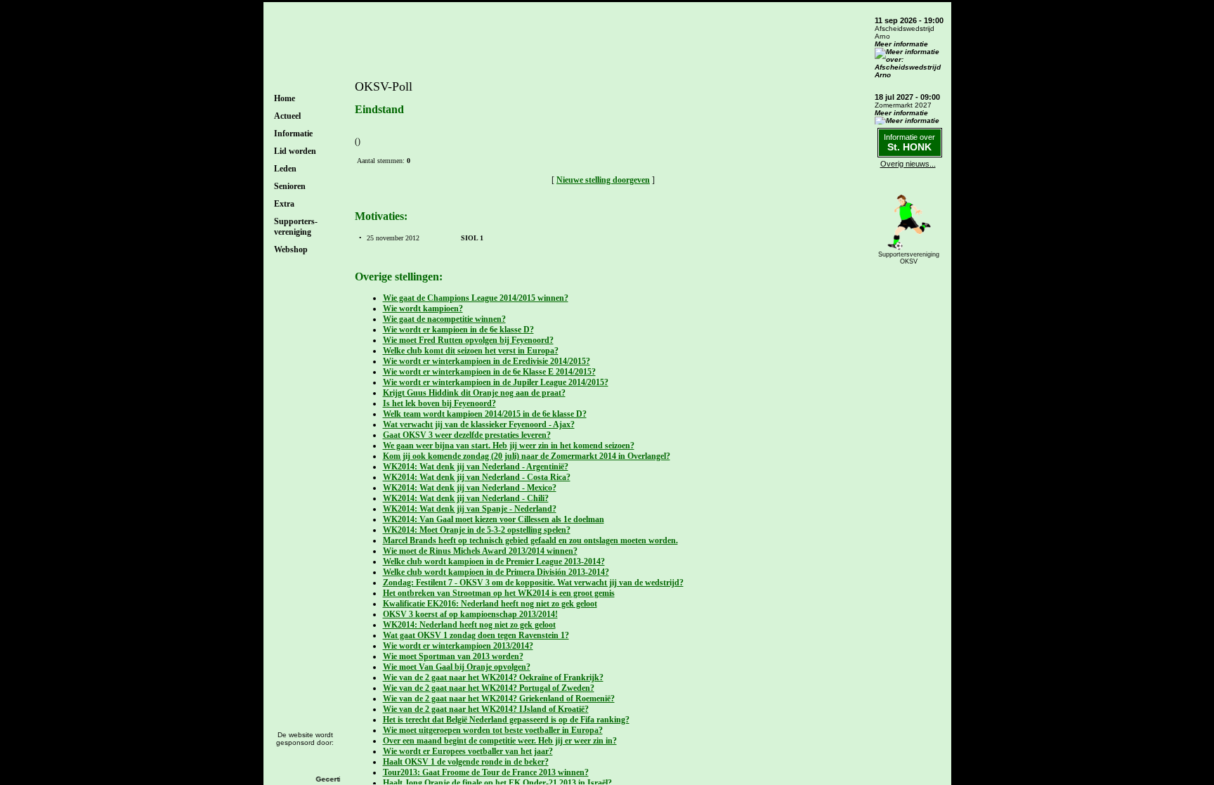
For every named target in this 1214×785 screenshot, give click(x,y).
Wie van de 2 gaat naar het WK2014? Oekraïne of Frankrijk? (493, 677)
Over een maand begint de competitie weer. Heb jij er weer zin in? (500, 741)
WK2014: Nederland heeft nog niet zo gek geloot (469, 625)
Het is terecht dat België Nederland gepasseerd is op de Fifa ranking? (506, 720)
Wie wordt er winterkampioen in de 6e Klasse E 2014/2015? (489, 372)
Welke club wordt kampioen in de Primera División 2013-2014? (496, 572)
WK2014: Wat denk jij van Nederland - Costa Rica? (476, 477)
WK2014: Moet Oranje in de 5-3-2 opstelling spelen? (476, 530)
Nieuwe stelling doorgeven (603, 180)
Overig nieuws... (908, 164)
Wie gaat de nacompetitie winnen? (444, 319)
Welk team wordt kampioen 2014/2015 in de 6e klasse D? (485, 414)
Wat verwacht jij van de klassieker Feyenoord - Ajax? (479, 424)
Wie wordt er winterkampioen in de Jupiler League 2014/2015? (495, 382)
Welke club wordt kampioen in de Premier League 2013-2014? (494, 561)
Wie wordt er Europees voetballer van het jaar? (468, 751)
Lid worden (295, 151)
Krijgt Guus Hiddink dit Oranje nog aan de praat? (474, 393)
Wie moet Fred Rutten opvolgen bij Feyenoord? (468, 340)
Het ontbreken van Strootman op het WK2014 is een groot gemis (499, 593)
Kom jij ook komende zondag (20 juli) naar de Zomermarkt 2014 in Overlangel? (526, 456)
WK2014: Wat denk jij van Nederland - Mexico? (469, 488)
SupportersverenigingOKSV (908, 258)
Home (284, 98)
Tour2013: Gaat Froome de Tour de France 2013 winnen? (486, 772)
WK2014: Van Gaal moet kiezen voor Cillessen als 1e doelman (493, 519)
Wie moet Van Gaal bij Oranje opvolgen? (456, 667)
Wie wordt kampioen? (423, 308)
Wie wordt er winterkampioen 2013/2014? (458, 646)
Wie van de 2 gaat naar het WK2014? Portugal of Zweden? (488, 688)
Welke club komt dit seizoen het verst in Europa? (471, 351)
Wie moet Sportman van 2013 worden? (453, 656)
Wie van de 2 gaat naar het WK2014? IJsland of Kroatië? (486, 709)
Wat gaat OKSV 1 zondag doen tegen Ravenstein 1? (476, 635)
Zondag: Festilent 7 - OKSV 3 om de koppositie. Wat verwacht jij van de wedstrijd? (533, 583)
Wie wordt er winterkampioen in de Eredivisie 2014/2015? (486, 361)
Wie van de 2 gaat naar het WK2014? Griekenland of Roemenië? (499, 698)
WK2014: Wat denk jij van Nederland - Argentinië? (475, 467)
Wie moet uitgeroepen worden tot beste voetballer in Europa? (493, 730)
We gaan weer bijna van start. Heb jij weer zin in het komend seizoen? (508, 445)
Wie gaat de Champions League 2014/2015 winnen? (475, 298)
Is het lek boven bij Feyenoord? (439, 403)
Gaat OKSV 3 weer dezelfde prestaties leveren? (467, 435)
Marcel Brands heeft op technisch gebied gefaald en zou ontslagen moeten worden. (530, 540)
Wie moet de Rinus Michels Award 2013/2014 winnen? (480, 551)
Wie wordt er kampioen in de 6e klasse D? (458, 330)
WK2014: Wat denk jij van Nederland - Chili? (466, 498)
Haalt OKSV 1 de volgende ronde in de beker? (466, 762)
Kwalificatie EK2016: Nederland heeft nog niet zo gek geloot (490, 604)
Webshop (291, 249)
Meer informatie (901, 44)
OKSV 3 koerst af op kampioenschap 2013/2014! (470, 614)
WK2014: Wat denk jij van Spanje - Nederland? (469, 509)
